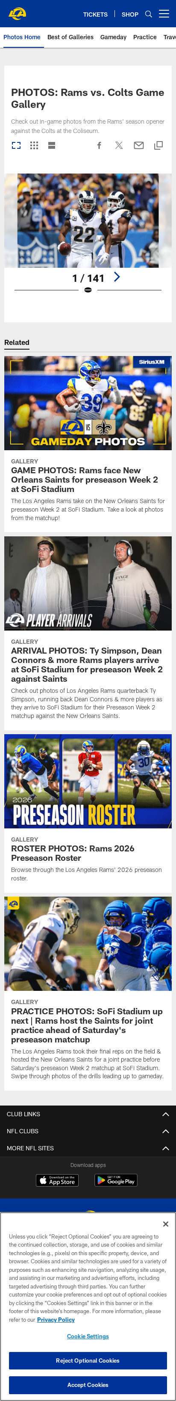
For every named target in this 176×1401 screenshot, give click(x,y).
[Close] (165, 1224)
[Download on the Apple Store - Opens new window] (57, 1181)
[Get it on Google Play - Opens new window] (116, 1184)
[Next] (116, 277)
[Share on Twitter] (119, 150)
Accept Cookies (88, 1384)
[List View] (51, 146)
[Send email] (138, 150)
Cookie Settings (88, 1336)
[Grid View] (34, 146)
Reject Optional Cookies (88, 1360)
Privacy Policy (56, 1319)
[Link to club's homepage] (17, 10)
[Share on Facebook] (99, 150)
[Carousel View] (16, 146)
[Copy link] (158, 146)
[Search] (148, 14)
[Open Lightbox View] (88, 239)
